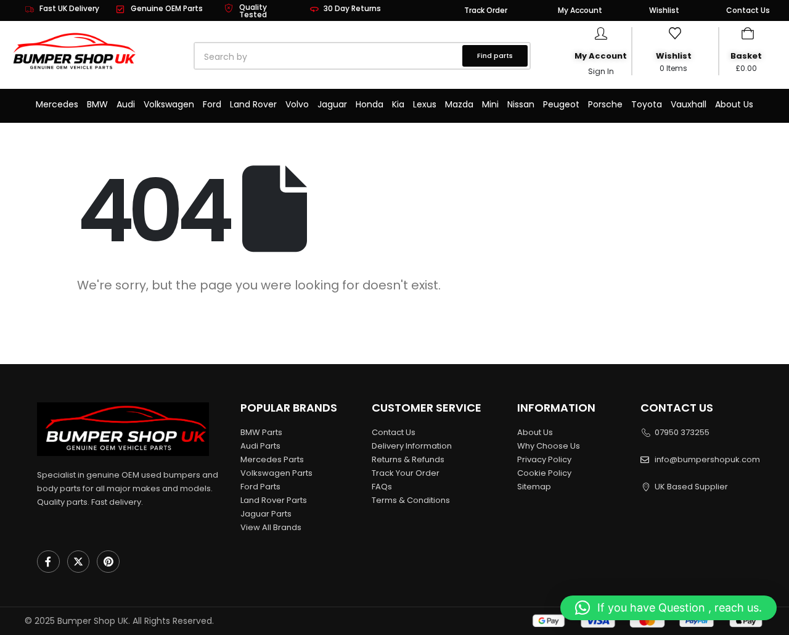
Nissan (520, 104)
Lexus (424, 104)
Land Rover (253, 104)
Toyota (646, 104)
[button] (668, 608)
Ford (212, 104)
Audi (126, 104)
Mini (490, 104)
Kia (398, 104)
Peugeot (561, 104)
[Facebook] (48, 561)
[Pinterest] (108, 561)
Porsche (605, 104)
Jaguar (332, 104)
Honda (369, 104)
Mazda (459, 104)
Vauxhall (688, 104)
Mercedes (57, 104)
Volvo (297, 104)
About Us (734, 104)
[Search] (335, 56)
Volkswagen (169, 104)
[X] (78, 561)
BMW (97, 104)
